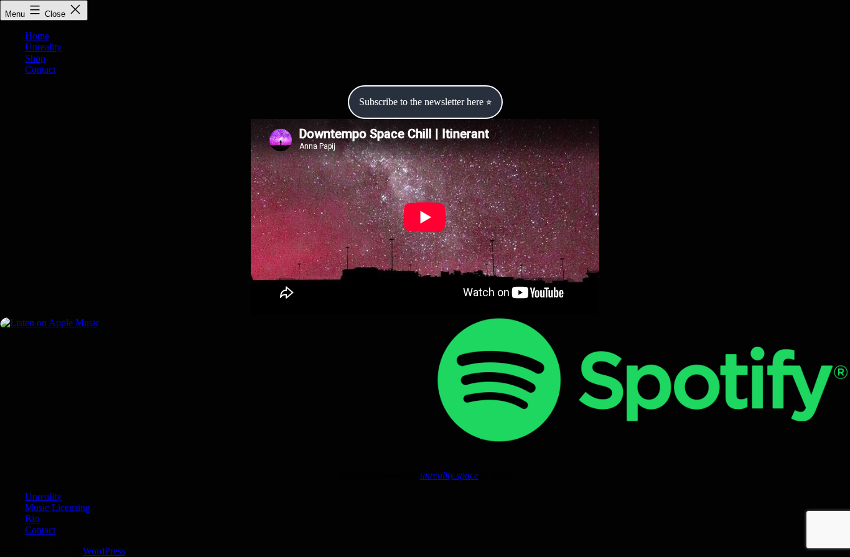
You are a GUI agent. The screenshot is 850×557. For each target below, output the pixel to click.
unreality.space (449, 475)
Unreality (43, 47)
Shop (35, 58)
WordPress (104, 551)
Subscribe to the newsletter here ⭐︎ (425, 101)
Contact (40, 69)
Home (37, 35)
